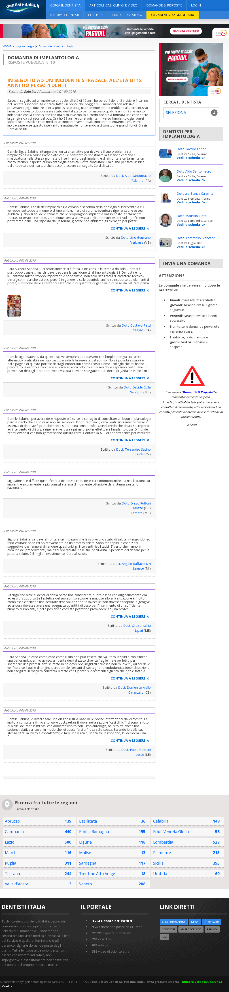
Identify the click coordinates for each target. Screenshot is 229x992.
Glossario (211, 922)
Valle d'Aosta (16, 883)
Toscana (12, 873)
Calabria (161, 821)
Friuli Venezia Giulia (171, 831)
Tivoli (139, 454)
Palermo (137, 180)
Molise (85, 852)
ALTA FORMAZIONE (173, 922)
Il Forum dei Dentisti (64, 15)
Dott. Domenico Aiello (134, 687)
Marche (12, 852)
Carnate (136, 513)
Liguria (85, 842)
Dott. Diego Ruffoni (136, 503)
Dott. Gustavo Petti (136, 325)
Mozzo (138, 508)
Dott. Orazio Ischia (137, 625)
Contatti (168, 929)
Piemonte (162, 852)
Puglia (10, 863)
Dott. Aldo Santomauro (133, 175)
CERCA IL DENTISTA (65, 5)
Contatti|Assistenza (127, 15)
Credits (7, 986)
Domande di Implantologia (56, 46)
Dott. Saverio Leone (191, 149)
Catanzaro (136, 692)
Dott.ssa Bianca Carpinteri (196, 193)
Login (196, 5)
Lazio (9, 842)
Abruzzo (12, 821)
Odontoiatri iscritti (112, 921)
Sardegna (87, 863)
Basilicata (88, 821)
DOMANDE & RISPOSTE (164, 5)
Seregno (136, 392)
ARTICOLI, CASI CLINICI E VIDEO (113, 5)
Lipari (139, 630)
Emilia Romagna (94, 831)
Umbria (160, 873)
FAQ (164, 936)
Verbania (136, 242)
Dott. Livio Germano (136, 237)
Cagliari (138, 330)
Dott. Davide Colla (137, 387)
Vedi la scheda (188, 158)
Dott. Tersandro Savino (133, 449)
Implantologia (25, 46)
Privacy (212, 929)
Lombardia (163, 842)
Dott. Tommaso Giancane (196, 238)
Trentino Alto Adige (97, 873)
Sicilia (158, 863)
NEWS (195, 922)
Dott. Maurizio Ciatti (192, 216)
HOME (7, 46)
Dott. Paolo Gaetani (136, 749)
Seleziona (176, 112)
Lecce (140, 754)
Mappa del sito (191, 929)
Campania (14, 831)
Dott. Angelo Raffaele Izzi (132, 563)
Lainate (138, 568)
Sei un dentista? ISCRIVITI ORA (172, 15)
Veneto (85, 883)
